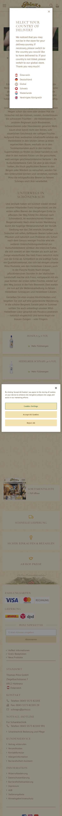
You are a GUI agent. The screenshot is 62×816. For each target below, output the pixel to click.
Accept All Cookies (31, 414)
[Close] (55, 388)
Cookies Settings (31, 406)
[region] (31, 408)
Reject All (31, 423)
